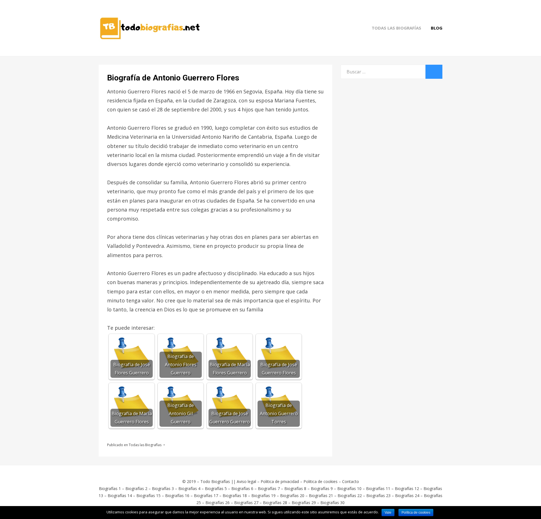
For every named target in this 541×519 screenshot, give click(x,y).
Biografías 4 (189, 488)
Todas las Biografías (396, 28)
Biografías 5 (216, 488)
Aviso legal (246, 481)
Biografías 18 (235, 495)
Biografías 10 (349, 488)
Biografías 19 (263, 495)
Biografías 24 (407, 495)
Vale (388, 512)
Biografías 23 (378, 495)
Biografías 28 (275, 502)
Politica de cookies (320, 481)
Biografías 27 (246, 502)
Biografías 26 (217, 502)
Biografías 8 (295, 488)
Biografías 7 (269, 488)
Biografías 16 (177, 495)
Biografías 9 (322, 488)
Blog (436, 28)
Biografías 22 (350, 495)
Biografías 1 (110, 488)
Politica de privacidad (280, 481)
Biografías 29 (304, 502)
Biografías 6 (242, 488)
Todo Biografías (215, 481)
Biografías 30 (332, 502)
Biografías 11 (378, 488)
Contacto (350, 481)
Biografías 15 (148, 495)
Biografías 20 (292, 495)
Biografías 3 (163, 488)
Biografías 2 (136, 488)
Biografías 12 (407, 488)
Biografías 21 (321, 495)
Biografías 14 (120, 495)
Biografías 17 (206, 495)
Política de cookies (416, 512)
